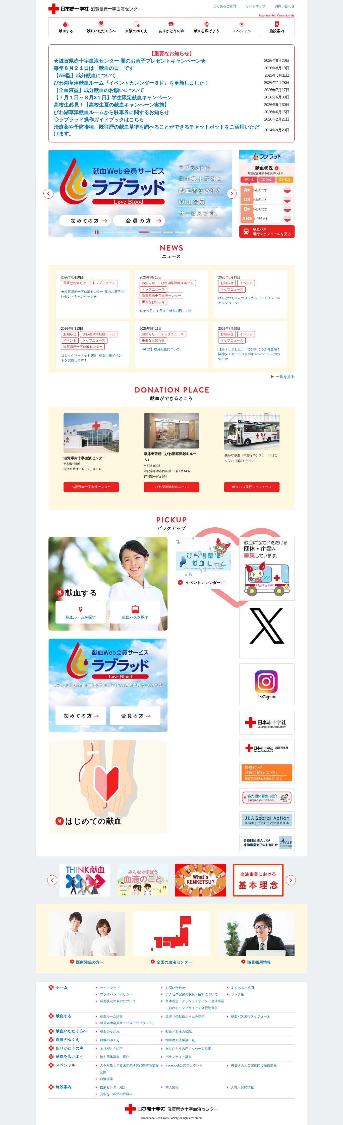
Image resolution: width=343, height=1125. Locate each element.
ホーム (62, 987)
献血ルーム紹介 (111, 1016)
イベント (246, 283)
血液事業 (106, 1079)
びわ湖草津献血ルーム (177, 283)
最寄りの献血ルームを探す (185, 1016)
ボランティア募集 (178, 1057)
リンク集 (237, 994)
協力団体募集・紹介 (114, 1057)
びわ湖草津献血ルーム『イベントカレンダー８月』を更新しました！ (131, 83)
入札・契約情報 (242, 1087)
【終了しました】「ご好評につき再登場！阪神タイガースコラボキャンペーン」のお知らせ (249, 354)
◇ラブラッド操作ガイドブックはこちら (99, 119)
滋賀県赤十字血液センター (161, 296)
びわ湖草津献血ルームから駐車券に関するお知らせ (111, 112)
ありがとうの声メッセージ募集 (188, 1048)
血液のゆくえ (68, 1039)
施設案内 (64, 1087)
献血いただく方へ (71, 1031)
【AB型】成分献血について (85, 75)
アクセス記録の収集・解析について (191, 994)
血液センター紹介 (113, 1087)
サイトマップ (255, 6)
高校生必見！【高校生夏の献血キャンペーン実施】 (111, 104)
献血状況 (264, 168)
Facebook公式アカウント (184, 1065)
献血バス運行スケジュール (251, 487)
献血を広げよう (69, 1056)
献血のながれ (110, 1031)
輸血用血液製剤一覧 (180, 1040)
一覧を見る (285, 376)
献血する (64, 1016)
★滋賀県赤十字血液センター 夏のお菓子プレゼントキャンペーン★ (130, 61)
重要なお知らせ (74, 283)
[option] (140, 193)
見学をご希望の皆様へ (116, 1094)
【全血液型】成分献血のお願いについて (99, 90)
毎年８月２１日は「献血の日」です (94, 68)
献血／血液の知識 (178, 1031)
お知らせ (148, 283)
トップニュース (103, 283)
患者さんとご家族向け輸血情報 (254, 1065)
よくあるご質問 (224, 6)
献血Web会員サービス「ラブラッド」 (127, 1023)
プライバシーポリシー (116, 994)
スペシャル (66, 1065)
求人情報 (172, 1087)
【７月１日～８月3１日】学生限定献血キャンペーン (113, 97)
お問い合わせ (285, 6)
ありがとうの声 (69, 1048)
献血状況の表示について (118, 1001)
